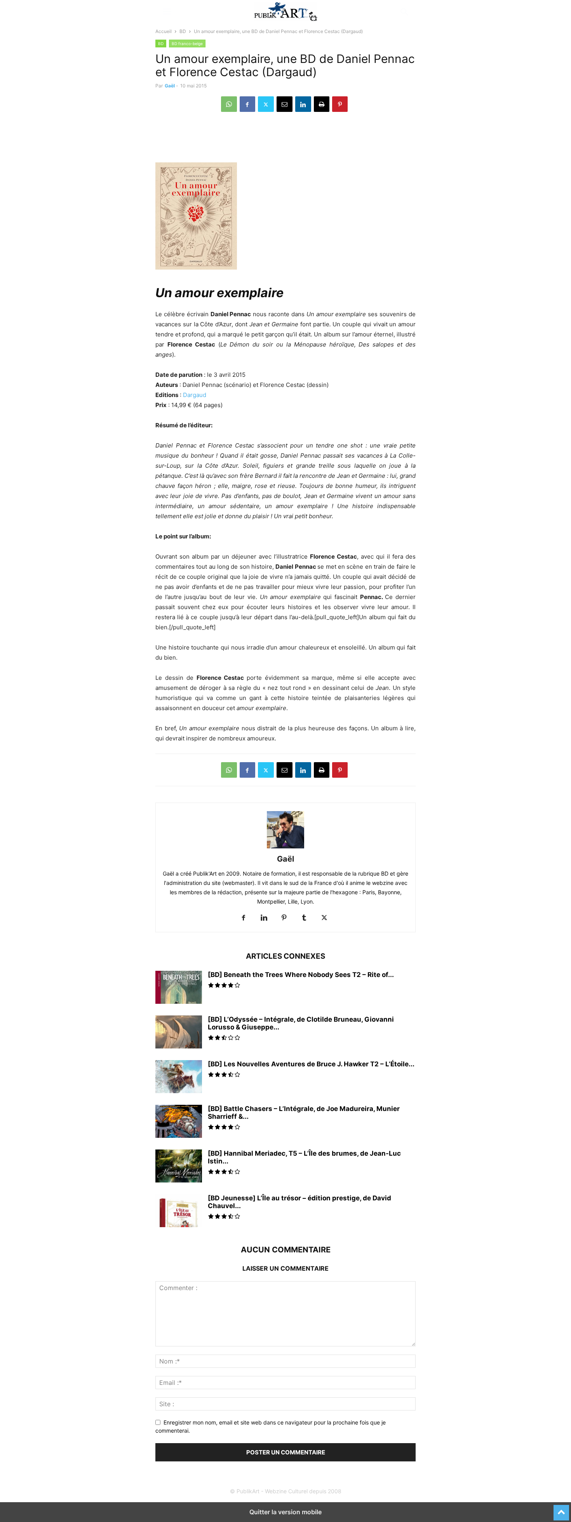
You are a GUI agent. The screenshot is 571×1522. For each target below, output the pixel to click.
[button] (167, 11)
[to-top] (561, 1509)
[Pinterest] (340, 104)
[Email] (284, 104)
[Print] (321, 104)
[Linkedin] (303, 104)
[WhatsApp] (229, 104)
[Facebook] (247, 104)
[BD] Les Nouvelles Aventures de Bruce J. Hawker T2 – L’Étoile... (311, 1064)
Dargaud (194, 395)
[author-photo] (285, 848)
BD (182, 31)
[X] (266, 104)
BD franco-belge (187, 43)
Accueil (163, 31)
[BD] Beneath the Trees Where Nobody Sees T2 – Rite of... (301, 975)
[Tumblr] (304, 918)
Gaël (170, 86)
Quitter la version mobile (285, 1512)
